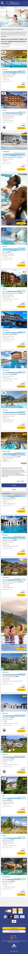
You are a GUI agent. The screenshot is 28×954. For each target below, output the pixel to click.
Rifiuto (14, 489)
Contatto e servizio (14, 931)
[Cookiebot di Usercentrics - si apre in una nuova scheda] (21, 463)
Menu (4, 7)
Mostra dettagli (20, 481)
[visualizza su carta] (23, 52)
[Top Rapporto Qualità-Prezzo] (8, 911)
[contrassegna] (25, 52)
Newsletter (14, 928)
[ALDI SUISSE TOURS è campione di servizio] (15, 911)
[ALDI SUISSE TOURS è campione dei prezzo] (21, 911)
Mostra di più (4, 36)
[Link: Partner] (12, 937)
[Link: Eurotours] (14, 945)
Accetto (14, 485)
